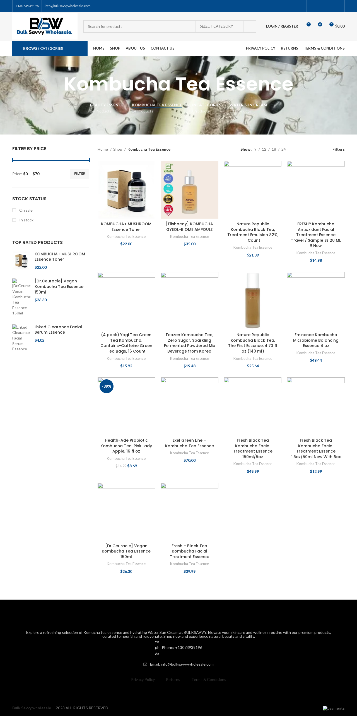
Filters (338, 149)
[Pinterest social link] (338, 5)
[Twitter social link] (319, 5)
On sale (25, 210)
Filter (79, 173)
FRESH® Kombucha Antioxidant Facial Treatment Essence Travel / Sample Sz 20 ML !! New (316, 234)
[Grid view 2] (298, 149)
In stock (25, 220)
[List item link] (178, 647)
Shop (118, 149)
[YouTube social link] (332, 5)
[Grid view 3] (307, 149)
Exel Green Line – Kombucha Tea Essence (189, 443)
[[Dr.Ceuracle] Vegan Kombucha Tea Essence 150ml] (21, 297)
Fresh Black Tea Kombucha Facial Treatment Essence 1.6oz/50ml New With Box (316, 449)
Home (103, 149)
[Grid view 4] (316, 149)
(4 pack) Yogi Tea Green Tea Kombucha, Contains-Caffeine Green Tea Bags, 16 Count (126, 343)
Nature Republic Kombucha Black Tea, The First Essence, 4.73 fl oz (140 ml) (252, 343)
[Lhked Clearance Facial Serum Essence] (21, 338)
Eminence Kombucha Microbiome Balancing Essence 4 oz (316, 340)
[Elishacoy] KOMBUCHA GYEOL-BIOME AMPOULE (189, 226)
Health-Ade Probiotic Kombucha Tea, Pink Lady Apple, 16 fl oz (126, 446)
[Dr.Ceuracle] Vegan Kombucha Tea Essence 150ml (59, 286)
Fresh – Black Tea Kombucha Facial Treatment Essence (189, 551)
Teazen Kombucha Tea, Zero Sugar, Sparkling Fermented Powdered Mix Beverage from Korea (189, 343)
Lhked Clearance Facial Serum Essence (58, 329)
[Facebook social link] (313, 5)
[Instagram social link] (325, 5)
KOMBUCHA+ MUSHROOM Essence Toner (60, 256)
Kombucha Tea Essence (126, 236)
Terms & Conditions (208, 679)
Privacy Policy (143, 679)
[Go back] (57, 84)
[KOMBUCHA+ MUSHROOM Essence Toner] (21, 260)
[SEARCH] (249, 26)
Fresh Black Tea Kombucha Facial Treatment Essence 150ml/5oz (252, 449)
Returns (173, 679)
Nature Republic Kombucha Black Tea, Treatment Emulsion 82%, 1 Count (252, 232)
